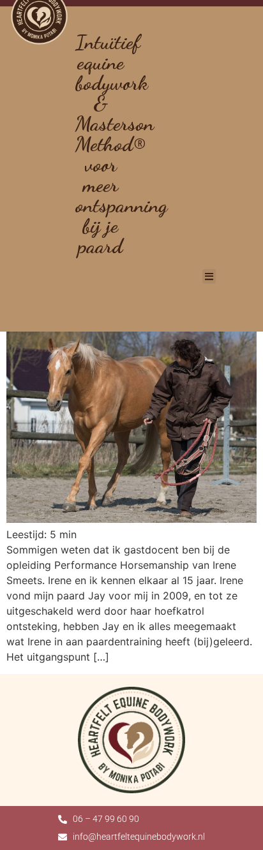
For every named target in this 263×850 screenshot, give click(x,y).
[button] (209, 276)
